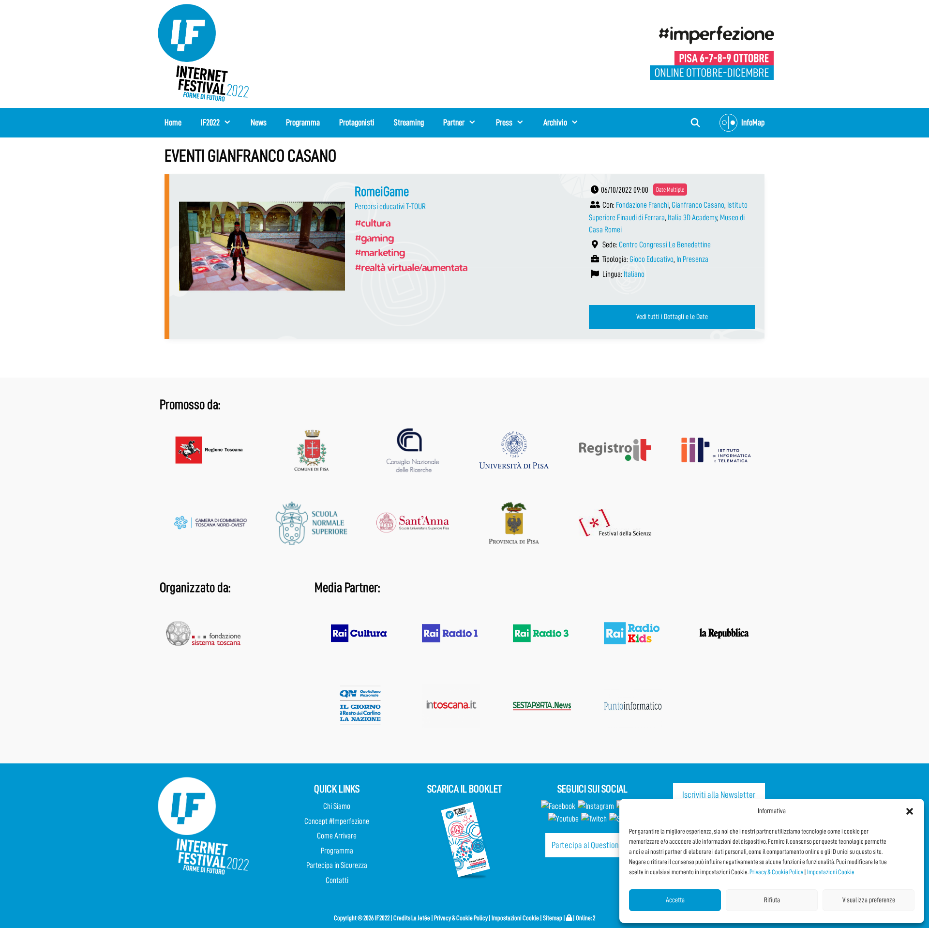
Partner (453, 122)
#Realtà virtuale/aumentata (411, 267)
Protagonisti (357, 122)
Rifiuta (772, 900)
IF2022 (210, 122)
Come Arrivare (337, 836)
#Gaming (374, 237)
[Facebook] (558, 806)
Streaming (409, 122)
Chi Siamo (336, 806)
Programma (303, 122)
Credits (401, 917)
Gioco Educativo (651, 259)
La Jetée (420, 917)
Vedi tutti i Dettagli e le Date (672, 316)
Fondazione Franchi (642, 205)
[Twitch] (594, 819)
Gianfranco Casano (698, 205)
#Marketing (380, 252)
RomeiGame (382, 191)
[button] (909, 811)
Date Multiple (670, 189)
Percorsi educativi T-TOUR (390, 206)
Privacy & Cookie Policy (776, 871)
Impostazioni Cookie (830, 871)
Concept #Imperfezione (336, 821)
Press (504, 122)
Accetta (675, 900)
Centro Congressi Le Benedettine (665, 245)
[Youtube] (563, 819)
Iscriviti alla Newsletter (718, 794)
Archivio (555, 122)
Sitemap (552, 917)
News (259, 122)
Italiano (634, 274)
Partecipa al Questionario (591, 845)
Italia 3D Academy (692, 217)
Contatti (337, 880)
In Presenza (692, 259)
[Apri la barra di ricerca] (695, 122)
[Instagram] (596, 806)
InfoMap (752, 122)
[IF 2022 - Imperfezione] (712, 52)
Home (173, 122)
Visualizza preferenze (868, 900)
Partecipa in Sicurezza (336, 865)
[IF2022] (203, 52)
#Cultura (372, 222)
